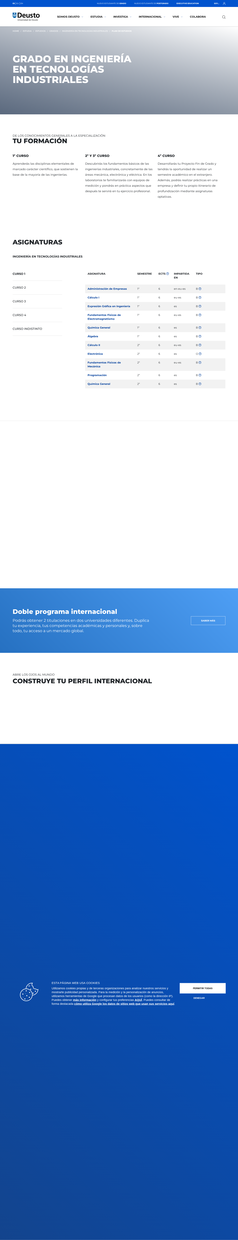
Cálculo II (94, 345)
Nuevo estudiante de (111, 3)
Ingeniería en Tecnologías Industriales (85, 31)
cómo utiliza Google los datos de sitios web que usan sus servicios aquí (124, 1003)
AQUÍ (138, 999)
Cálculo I (93, 297)
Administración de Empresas (107, 288)
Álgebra (93, 336)
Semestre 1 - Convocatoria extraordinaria (181, 454)
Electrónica (95, 353)
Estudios (40, 31)
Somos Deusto (68, 16)
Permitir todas (202, 988)
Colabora (198, 16)
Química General (99, 327)
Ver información (17, 454)
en (21, 3)
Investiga (120, 16)
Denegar (199, 998)
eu (17, 3)
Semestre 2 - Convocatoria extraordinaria (181, 472)
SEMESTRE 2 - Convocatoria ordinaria (188, 465)
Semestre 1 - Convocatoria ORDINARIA (188, 448)
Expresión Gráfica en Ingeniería (109, 306)
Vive (176, 16)
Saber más (208, 620)
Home (16, 31)
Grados (53, 31)
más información (84, 999)
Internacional (150, 16)
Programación (97, 375)
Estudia (96, 16)
